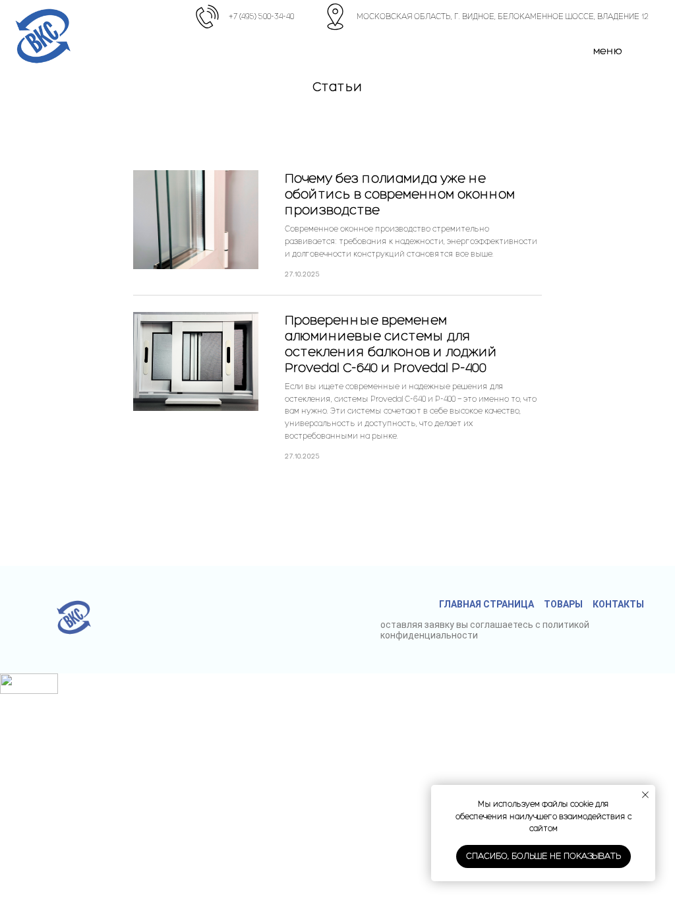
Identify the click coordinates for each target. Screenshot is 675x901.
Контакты (618, 604)
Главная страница (486, 604)
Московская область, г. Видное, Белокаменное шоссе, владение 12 (503, 16)
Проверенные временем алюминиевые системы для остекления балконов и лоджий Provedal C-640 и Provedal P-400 (391, 343)
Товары (563, 604)
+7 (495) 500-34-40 (261, 16)
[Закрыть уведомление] (645, 794)
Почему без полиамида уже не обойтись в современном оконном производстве (400, 194)
